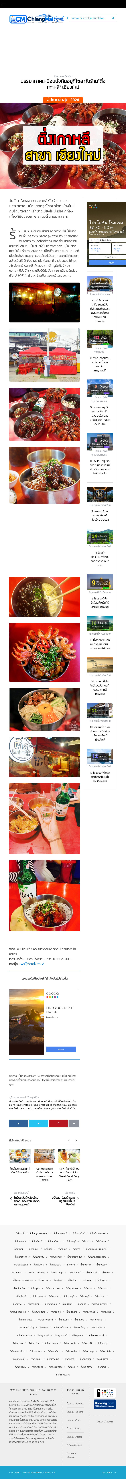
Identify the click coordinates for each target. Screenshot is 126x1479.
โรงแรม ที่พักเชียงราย (100, 592)
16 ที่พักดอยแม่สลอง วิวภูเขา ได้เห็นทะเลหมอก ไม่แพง (100, 644)
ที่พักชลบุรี (71, 1241)
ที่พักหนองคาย (96, 1319)
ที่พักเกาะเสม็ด (53, 1359)
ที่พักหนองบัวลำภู (26, 1327)
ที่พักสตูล (82, 1304)
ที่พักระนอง (38, 1296)
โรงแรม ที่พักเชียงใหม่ (100, 505)
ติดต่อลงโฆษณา (105, 1421)
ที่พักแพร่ (102, 1367)
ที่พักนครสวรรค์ (21, 1264)
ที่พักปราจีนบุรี (57, 1272)
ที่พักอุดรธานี (43, 1335)
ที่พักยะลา (88, 1288)
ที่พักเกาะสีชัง (105, 1351)
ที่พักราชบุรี (69, 1296)
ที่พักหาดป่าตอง (61, 1327)
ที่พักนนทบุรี (39, 1264)
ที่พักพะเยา (43, 1280)
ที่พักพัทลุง (87, 1280)
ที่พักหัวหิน (44, 1327)
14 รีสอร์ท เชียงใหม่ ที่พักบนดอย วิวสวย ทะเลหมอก (100, 559)
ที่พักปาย (106, 1272)
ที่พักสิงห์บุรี (106, 1312)
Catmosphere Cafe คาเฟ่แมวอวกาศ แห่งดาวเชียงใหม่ (44, 1174)
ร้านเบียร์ (57, 1105)
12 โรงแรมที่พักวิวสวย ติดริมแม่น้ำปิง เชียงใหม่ (100, 777)
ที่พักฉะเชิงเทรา (54, 1241)
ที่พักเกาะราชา (36, 1351)
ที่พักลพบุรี (84, 1296)
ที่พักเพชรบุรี (37, 1367)
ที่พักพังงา (58, 1280)
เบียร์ (69, 1108)
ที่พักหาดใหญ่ (79, 1327)
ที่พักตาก (76, 1249)
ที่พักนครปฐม (38, 1257)
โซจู (74, 1108)
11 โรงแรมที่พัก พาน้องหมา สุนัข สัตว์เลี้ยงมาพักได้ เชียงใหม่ (100, 733)
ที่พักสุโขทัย (79, 1319)
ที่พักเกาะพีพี (87, 1343)
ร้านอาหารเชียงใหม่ (63, 76)
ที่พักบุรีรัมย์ (101, 1264)
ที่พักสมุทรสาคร (38, 1312)
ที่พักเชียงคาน (86, 1367)
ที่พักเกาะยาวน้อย (17, 1351)
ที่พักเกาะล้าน (71, 1351)
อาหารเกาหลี (25, 1108)
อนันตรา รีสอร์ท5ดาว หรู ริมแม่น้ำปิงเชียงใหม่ (63, 1198)
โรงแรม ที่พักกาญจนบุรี (101, 350)
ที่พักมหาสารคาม (53, 1288)
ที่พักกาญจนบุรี (60, 1233)
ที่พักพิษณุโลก (20, 1288)
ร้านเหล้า (66, 1105)
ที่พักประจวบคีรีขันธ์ (36, 1272)
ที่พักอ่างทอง (96, 1327)
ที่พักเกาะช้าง (34, 1343)
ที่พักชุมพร (34, 1249)
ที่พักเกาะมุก (103, 1343)
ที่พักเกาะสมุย (88, 1351)
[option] (20, 1161)
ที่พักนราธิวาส (55, 1264)
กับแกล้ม (13, 1101)
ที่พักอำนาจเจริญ (24, 1335)
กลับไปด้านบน (107, 1472)
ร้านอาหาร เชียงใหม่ (72, 1455)
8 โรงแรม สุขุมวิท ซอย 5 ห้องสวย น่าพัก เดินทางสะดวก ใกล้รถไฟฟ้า (100, 467)
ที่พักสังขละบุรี (89, 1312)
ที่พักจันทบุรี (37, 1241)
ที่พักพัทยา (72, 1280)
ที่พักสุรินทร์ (64, 1319)
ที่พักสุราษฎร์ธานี (45, 1319)
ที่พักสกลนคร (51, 1304)
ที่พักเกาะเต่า (36, 1359)
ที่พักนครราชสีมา (74, 1257)
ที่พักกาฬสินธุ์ (79, 1233)
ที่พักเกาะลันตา (54, 1351)
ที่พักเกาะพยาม (51, 1343)
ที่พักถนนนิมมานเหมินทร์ (96, 1249)
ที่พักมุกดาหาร (72, 1288)
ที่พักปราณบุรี (75, 1272)
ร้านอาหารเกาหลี (24, 1105)
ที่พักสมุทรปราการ (100, 1304)
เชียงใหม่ (47, 1108)
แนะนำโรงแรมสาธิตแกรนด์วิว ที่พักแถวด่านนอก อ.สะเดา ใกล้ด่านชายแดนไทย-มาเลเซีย (100, 310)
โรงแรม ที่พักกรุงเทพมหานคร (99, 399)
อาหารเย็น (37, 1108)
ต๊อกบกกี (42, 1101)
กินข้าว (22, 1101)
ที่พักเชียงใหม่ (20, 1367)
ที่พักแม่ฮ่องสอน (63, 1374)
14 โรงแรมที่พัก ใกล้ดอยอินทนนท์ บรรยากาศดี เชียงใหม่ (100, 687)
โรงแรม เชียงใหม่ (75, 1403)
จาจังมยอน (31, 1101)
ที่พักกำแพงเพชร (97, 1233)
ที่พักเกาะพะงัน (70, 1343)
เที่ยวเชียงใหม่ (59, 1108)
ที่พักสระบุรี (56, 1312)
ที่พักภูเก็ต (35, 1288)
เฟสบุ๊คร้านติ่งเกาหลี (32, 964)
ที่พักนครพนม (56, 1257)
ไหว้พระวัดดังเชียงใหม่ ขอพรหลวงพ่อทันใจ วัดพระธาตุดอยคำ (26, 1198)
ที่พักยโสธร (102, 1288)
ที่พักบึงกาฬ (86, 1264)
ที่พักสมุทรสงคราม (18, 1312)
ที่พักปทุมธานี (16, 1272)
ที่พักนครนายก (21, 1257)
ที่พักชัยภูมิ (19, 1249)
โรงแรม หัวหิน (73, 1428)
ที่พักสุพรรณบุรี (25, 1319)
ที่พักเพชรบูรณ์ (55, 1367)
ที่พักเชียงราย (102, 1359)
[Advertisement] (63, 46)
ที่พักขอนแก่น (20, 1241)
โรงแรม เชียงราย (75, 1412)
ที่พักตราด (62, 1249)
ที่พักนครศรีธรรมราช (97, 1257)
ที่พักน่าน (71, 1264)
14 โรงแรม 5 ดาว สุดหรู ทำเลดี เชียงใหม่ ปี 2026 (100, 515)
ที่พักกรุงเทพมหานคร (39, 1233)
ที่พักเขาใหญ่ (85, 1359)
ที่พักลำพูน (17, 1304)
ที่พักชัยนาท (101, 1241)
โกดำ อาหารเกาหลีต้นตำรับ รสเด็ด (20, 1170)
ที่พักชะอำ (86, 1241)
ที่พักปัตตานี (92, 1272)
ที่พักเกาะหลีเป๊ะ (19, 1359)
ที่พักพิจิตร (103, 1280)
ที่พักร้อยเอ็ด (21, 1296)
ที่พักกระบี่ (20, 1233)
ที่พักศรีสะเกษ (33, 1304)
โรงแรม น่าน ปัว (74, 1437)
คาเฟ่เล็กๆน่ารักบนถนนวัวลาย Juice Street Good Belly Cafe (69, 1174)
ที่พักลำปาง (99, 1296)
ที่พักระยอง (53, 1296)
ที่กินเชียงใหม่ (64, 1101)
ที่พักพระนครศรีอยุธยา (23, 1280)
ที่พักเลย (71, 1367)
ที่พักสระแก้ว (72, 1312)
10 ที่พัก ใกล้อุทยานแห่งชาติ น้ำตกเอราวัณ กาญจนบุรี (100, 364)
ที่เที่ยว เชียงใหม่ (74, 1445)
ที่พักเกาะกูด (18, 1343)
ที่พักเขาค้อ (69, 1359)
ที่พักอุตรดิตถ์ (61, 1335)
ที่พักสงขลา (67, 1304)
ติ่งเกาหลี (52, 1101)
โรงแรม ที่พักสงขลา (100, 294)
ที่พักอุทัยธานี (77, 1335)
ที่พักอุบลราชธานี (96, 1335)
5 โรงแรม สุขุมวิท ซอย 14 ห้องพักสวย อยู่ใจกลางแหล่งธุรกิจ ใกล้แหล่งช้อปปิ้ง (100, 415)
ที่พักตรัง (48, 1249)
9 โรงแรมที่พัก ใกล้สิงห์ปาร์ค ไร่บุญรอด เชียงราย (100, 602)
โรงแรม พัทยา (74, 1420)
